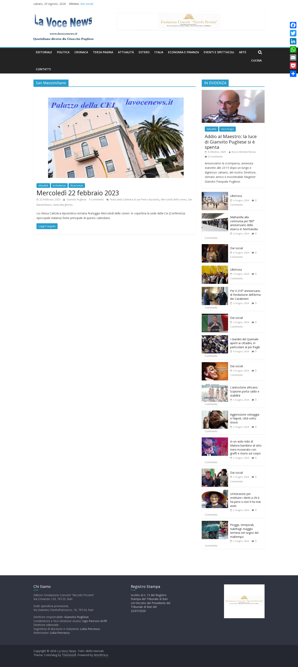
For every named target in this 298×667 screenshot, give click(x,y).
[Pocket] (293, 66)
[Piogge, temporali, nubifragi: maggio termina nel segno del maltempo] (215, 523)
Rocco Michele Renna (244, 152)
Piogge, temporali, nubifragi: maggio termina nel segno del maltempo (244, 531)
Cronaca (81, 52)
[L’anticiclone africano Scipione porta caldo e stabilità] (215, 385)
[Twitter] (293, 33)
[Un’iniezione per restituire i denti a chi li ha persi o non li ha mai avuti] (215, 492)
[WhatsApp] (293, 49)
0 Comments (96, 199)
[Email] (293, 57)
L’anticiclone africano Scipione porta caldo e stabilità (244, 391)
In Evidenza (59, 185)
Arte (242, 52)
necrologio (227, 129)
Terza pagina (103, 52)
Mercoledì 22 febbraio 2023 (77, 192)
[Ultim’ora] (215, 194)
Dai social (86, 4)
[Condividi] (293, 74)
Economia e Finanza (183, 52)
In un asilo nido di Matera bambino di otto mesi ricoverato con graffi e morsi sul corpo (246, 447)
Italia (158, 52)
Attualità (126, 52)
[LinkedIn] (293, 41)
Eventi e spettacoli (219, 52)
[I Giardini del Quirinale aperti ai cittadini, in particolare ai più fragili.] (215, 337)
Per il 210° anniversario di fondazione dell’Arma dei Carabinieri (245, 295)
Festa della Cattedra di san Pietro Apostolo (134, 199)
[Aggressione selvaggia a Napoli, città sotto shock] (215, 413)
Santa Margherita (63, 204)
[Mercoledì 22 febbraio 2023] (114, 92)
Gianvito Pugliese (77, 199)
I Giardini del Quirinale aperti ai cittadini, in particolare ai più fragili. (245, 343)
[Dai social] (215, 246)
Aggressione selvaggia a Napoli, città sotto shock (244, 418)
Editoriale (44, 52)
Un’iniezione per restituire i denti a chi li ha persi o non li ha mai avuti (245, 500)
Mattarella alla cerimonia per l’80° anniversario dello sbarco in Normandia (244, 223)
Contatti (43, 69)
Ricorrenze (77, 185)
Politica (63, 52)
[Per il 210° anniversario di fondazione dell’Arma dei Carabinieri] (215, 289)
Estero (144, 52)
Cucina (256, 60)
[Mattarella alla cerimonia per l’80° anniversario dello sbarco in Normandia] (215, 215)
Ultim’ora (236, 196)
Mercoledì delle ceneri (174, 199)
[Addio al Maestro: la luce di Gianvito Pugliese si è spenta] (233, 92)
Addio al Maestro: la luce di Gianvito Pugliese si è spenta (231, 141)
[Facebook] (293, 25)
